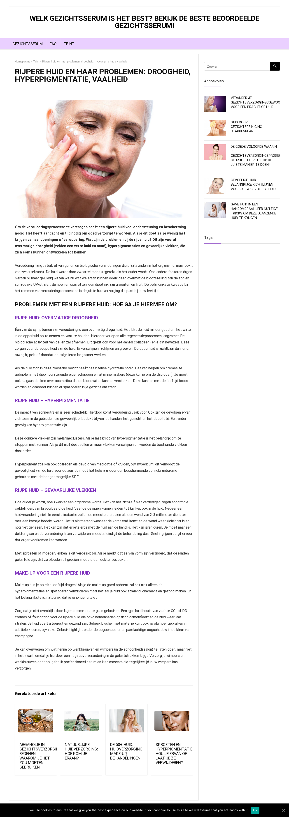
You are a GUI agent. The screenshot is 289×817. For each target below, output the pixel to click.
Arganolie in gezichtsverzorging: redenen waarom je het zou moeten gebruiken (41, 755)
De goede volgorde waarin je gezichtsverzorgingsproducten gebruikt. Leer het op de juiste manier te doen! (259, 156)
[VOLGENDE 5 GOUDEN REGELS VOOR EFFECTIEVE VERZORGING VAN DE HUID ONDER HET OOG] (284, 408)
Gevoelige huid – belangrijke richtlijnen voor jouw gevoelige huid (253, 184)
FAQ (53, 43)
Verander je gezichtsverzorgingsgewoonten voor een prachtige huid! (260, 102)
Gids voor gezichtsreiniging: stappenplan (247, 126)
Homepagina (22, 61)
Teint (69, 43)
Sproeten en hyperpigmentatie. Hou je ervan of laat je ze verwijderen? (174, 753)
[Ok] (283, 810)
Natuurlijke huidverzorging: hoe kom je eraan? (81, 751)
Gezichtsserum (27, 43)
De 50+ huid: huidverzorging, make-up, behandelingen (126, 751)
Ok (255, 810)
